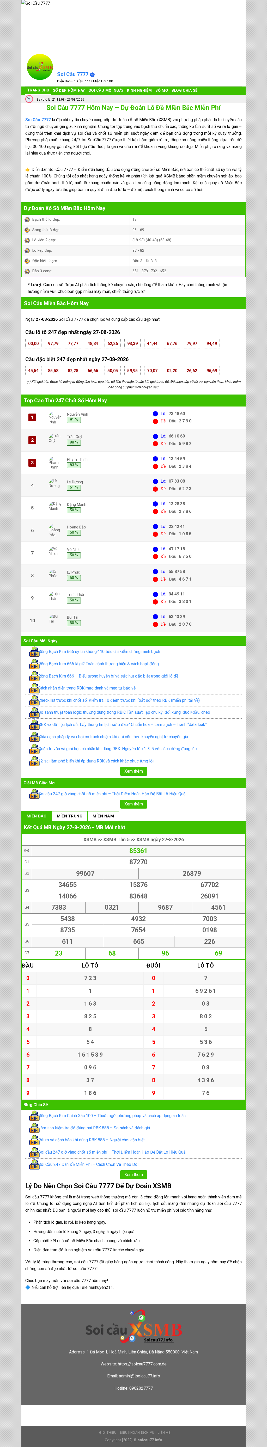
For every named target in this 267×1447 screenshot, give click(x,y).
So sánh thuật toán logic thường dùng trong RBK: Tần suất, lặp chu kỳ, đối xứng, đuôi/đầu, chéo (124, 712)
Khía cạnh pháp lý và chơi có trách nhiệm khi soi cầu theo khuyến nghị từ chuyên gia (113, 736)
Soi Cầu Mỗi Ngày (106, 90)
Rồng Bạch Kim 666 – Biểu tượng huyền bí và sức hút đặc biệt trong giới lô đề (108, 676)
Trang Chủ (38, 90)
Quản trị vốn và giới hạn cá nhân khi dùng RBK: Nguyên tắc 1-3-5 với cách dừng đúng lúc (117, 748)
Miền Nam (103, 816)
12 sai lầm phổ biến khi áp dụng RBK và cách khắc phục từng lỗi (96, 761)
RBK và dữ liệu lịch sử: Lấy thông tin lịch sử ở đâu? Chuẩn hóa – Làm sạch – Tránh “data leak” (122, 724)
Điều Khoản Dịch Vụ (137, 1432)
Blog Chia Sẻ (184, 90)
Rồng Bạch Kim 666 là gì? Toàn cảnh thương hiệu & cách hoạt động (98, 663)
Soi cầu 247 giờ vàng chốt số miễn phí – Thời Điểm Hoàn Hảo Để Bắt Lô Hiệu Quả (112, 793)
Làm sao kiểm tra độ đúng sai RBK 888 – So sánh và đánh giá (94, 1127)
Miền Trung (70, 816)
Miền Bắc (37, 816)
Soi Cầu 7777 (72, 74)
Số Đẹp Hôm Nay (69, 90)
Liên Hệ (164, 1432)
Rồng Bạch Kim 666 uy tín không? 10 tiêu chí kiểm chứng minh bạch (99, 651)
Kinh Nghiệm (139, 90)
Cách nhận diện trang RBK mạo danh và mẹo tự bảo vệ (87, 688)
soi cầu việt (35, 1408)
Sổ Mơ (161, 90)
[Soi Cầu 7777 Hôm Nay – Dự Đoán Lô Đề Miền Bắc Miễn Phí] (40, 67)
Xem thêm (133, 771)
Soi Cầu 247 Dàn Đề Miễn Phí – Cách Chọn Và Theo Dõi (88, 1164)
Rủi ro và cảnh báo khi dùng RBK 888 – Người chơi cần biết (91, 1139)
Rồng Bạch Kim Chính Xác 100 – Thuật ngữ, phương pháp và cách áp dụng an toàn (112, 1115)
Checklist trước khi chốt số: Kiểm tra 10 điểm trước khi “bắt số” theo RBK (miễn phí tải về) (119, 700)
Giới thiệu (107, 1432)
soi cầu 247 (59, 1408)
